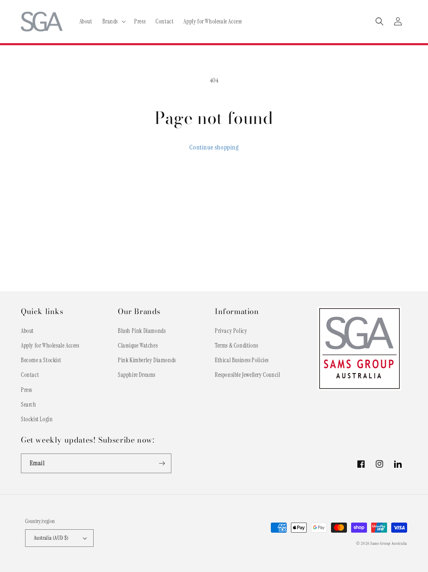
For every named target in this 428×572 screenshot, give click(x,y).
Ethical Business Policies (242, 360)
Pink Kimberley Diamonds (147, 360)
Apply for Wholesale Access (50, 345)
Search (28, 404)
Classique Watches (138, 345)
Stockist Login (37, 419)
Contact (30, 375)
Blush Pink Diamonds (142, 331)
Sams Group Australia (388, 543)
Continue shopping (213, 147)
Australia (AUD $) (51, 537)
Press (26, 390)
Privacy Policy (231, 331)
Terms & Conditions (236, 345)
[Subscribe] (162, 463)
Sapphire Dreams (136, 375)
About (27, 331)
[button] (113, 21)
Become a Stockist (41, 360)
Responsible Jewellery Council (247, 375)
